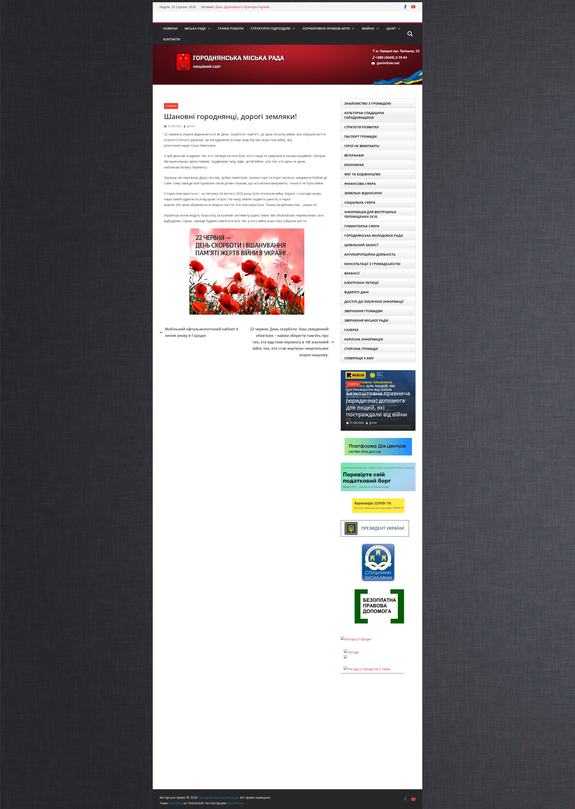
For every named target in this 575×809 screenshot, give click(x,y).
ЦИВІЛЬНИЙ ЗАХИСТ (361, 245)
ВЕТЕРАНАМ (354, 155)
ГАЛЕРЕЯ (351, 330)
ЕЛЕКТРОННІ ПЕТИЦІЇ (361, 283)
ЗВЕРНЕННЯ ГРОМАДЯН (363, 311)
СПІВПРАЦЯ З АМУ (359, 358)
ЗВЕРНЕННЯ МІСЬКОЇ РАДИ (366, 320)
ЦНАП (391, 28)
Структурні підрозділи (270, 28)
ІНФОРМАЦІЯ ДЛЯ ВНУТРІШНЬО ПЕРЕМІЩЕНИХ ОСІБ (370, 214)
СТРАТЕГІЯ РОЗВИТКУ (361, 127)
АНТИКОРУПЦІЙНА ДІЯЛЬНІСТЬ (370, 254)
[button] (208, 28)
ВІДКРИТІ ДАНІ (356, 292)
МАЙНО (368, 28)
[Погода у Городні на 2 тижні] (367, 655)
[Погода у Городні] (356, 625)
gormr (191, 126)
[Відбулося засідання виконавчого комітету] (378, 373)
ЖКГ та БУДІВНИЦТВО (362, 174)
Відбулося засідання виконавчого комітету (376, 397)
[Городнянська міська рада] (287, 47)
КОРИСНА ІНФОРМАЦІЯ (363, 339)
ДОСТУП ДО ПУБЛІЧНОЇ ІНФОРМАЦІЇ (374, 301)
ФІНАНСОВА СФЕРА (360, 183)
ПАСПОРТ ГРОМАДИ (360, 136)
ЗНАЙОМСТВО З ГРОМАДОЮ (367, 103)
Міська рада (195, 28)
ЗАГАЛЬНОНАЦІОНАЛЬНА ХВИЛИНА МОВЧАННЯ (252, 7)
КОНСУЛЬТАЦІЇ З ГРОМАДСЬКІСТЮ (372, 264)
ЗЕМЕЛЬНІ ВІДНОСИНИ (363, 193)
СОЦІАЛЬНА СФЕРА (359, 202)
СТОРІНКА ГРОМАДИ (361, 349)
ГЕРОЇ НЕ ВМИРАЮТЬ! (362, 146)
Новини (170, 28)
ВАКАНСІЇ (352, 273)
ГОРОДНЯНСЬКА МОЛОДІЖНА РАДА (373, 235)
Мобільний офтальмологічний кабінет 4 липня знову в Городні (201, 332)
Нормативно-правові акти (326, 28)
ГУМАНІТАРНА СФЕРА (361, 226)
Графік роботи (230, 28)
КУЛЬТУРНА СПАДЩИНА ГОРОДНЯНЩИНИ (364, 115)
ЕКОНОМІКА (354, 165)
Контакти (171, 39)
